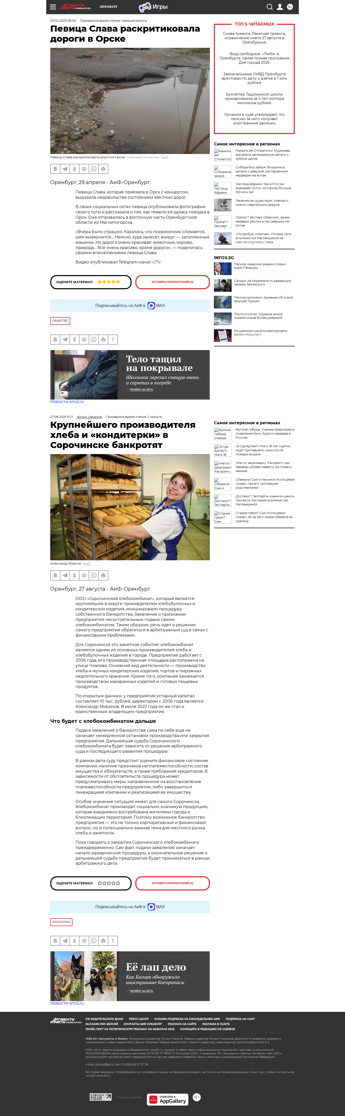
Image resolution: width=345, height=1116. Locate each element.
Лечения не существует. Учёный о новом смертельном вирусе (262, 203)
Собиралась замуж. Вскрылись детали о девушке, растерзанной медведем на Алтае (262, 171)
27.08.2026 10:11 (61, 417)
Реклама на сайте (182, 1024)
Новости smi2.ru (67, 401)
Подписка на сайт (240, 1019)
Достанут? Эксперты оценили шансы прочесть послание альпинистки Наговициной (265, 500)
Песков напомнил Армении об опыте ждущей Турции (263, 299)
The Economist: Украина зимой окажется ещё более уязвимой (258, 316)
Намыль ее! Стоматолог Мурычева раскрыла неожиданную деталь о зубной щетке (263, 155)
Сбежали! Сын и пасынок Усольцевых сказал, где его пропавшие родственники (265, 483)
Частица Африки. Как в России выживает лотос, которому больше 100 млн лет (263, 188)
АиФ (164, 157)
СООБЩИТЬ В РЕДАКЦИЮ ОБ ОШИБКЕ (207, 1029)
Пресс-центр (139, 1019)
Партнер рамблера (129, 1097)
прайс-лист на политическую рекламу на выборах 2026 (130, 1029)
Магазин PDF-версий (102, 1024)
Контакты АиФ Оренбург (143, 1024)
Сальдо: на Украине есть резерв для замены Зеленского (262, 282)
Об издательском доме (104, 1019)
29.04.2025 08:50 (63, 21)
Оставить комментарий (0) (172, 282)
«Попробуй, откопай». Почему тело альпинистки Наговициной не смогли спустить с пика (263, 238)
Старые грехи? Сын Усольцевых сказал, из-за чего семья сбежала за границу (264, 517)
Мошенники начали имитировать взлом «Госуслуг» (260, 332)
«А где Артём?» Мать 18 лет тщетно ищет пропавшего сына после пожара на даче (263, 450)
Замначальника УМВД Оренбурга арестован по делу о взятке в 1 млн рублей (254, 78)
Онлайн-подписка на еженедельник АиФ (187, 1019)
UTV (156, 262)
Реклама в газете (216, 1024)
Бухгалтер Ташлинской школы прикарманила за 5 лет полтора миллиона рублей (254, 98)
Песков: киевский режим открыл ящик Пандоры (260, 266)
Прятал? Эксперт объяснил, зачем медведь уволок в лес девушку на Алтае (262, 221)
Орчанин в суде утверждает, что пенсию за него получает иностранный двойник (254, 119)
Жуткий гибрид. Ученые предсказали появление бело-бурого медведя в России (265, 433)
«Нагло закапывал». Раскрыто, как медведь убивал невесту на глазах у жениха (264, 467)
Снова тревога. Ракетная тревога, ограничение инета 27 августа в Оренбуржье (254, 38)
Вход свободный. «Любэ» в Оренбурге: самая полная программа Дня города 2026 (254, 58)
